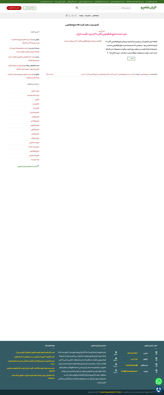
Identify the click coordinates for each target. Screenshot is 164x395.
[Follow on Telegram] (67, 16)
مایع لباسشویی (34, 155)
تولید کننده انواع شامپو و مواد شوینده (110, 392)
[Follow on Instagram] (75, 16)
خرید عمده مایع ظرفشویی (101, 2)
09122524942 (132, 353)
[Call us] (70, 16)
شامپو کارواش (34, 125)
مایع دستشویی (34, 142)
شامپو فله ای (35, 121)
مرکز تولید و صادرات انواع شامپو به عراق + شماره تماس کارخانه (24, 67)
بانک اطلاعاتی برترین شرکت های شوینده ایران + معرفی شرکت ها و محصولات (33, 377)
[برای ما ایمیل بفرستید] (72, 16)
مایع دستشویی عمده (60, 2)
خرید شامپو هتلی (72, 2)
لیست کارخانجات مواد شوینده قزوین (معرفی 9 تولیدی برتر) (35, 352)
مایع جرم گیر (35, 138)
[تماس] (158, 389)
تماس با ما (87, 16)
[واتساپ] (158, 381)
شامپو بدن (35, 104)
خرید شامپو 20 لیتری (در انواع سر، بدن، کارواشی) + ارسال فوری (34, 356)
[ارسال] (77, 8)
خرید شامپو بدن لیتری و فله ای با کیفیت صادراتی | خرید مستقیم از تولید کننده (31, 362)
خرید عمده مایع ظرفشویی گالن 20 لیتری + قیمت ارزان (101, 34)
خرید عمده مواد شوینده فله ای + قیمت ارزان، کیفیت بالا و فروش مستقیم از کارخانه (31, 370)
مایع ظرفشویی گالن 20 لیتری (89, 74)
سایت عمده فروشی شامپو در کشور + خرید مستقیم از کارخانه (23, 59)
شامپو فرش (35, 116)
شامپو (37, 99)
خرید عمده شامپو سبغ (47, 2)
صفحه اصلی (95, 16)
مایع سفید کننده (33, 147)
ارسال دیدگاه (49, 74)
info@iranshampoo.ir (129, 371)
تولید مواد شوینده (33, 95)
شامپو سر (36, 108)
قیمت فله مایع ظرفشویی (105, 74)
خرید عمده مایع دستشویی (85, 2)
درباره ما (81, 16)
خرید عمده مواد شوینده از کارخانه (135, 2)
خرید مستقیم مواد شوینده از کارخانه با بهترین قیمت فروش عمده (24, 50)
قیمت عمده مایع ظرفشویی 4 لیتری (124, 74)
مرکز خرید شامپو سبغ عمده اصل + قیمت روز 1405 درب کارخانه (25, 41)
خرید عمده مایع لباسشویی (117, 2)
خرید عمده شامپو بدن (151, 2)
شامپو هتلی (35, 134)
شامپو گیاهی (35, 129)
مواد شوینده (35, 159)
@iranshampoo (132, 365)
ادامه (131, 59)
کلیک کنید (134, 359)
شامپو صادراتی (34, 112)
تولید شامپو (35, 91)
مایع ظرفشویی (101, 31)
